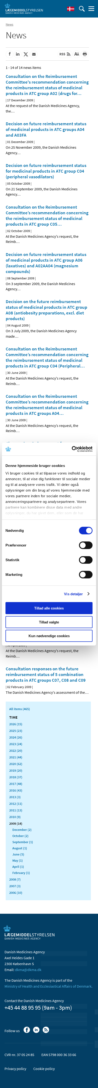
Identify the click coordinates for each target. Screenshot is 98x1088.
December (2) (22, 830)
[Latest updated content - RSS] (65, 54)
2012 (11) (15, 803)
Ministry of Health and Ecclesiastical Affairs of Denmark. (49, 986)
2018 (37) (15, 777)
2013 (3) (15, 797)
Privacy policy (15, 1068)
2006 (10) (15, 893)
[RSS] (46, 1032)
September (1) (22, 842)
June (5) (18, 854)
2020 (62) (15, 764)
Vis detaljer (73, 594)
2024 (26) (15, 737)
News (9, 24)
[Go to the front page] (24, 8)
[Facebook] (27, 1032)
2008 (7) (15, 879)
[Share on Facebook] (9, 54)
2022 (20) (15, 750)
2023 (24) (15, 744)
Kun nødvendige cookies (49, 636)
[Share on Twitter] (25, 54)
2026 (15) (15, 724)
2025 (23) (15, 731)
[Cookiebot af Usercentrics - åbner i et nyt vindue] (72, 449)
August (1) (19, 848)
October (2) (20, 836)
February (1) (21, 873)
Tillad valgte (49, 622)
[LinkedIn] (36, 1032)
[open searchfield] (82, 9)
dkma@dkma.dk (28, 969)
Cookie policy (44, 1068)
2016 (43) (15, 790)
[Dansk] (70, 8)
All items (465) (19, 709)
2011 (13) (15, 810)
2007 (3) (15, 886)
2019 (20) (15, 770)
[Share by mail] (34, 54)
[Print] (84, 54)
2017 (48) (15, 784)
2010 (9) (15, 817)
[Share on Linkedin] (17, 54)
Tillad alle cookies (49, 608)
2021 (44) (15, 757)
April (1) (18, 866)
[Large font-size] (76, 54)
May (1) (17, 860)
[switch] (86, 545)
